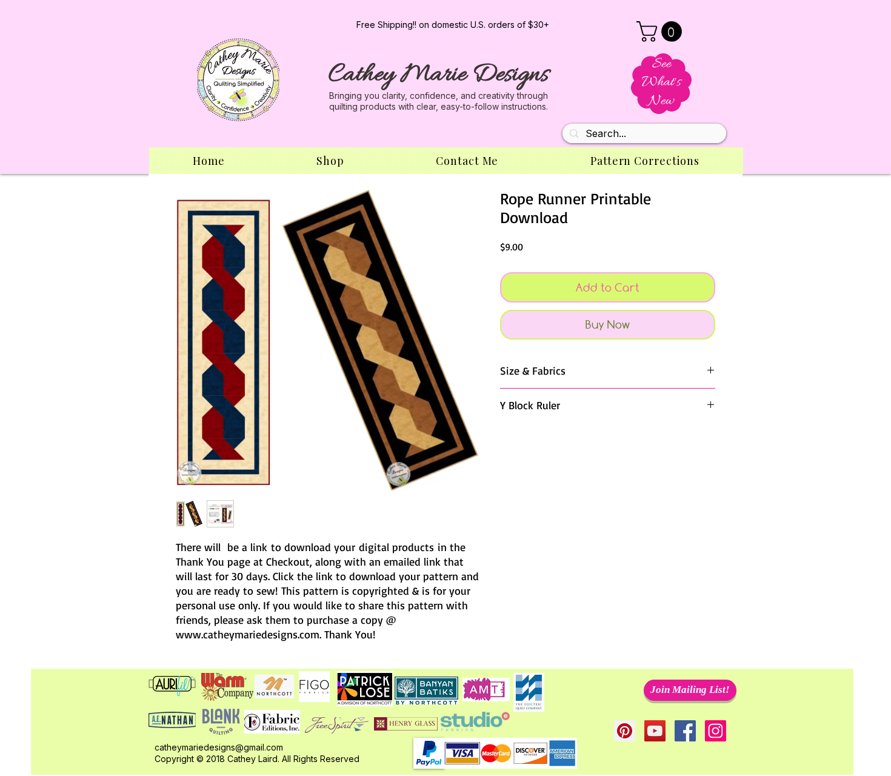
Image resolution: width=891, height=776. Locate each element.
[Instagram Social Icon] (715, 730)
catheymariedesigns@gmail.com (219, 747)
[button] (661, 31)
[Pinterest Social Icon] (624, 730)
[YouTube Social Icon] (655, 730)
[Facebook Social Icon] (685, 730)
